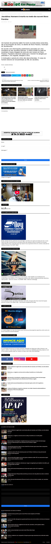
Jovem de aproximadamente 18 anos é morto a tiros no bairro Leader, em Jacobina (27, 479)
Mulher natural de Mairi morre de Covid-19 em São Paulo (21, 530)
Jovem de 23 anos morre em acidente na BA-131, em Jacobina (41, 99)
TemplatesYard (20, 542)
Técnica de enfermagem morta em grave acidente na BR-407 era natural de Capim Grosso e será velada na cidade (27, 458)
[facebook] (7, 359)
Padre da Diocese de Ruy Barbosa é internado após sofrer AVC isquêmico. (25, 383)
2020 (30, 542)
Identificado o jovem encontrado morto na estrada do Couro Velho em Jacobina (25, 99)
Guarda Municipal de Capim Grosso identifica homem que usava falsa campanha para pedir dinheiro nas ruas (27, 447)
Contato (48, 542)
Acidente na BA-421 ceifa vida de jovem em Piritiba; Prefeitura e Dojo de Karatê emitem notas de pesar (26, 452)
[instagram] (19, 359)
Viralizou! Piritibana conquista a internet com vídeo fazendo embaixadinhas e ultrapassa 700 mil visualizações (26, 389)
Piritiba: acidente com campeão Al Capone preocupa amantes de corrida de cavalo (28, 535)
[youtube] (31, 359)
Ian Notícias (4, 21)
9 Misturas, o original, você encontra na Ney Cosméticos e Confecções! (24, 372)
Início (44, 542)
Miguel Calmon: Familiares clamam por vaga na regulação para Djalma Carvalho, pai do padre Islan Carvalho (28, 463)
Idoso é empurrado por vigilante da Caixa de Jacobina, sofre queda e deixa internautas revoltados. (25, 525)
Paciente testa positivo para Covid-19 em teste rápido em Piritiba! (23, 513)
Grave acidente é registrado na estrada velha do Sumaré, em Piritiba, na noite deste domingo (28, 367)
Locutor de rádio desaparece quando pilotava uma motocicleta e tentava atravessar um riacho (28, 519)
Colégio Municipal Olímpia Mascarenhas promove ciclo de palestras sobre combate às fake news (28, 474)
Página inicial (4, 13)
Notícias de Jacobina (12, 13)
